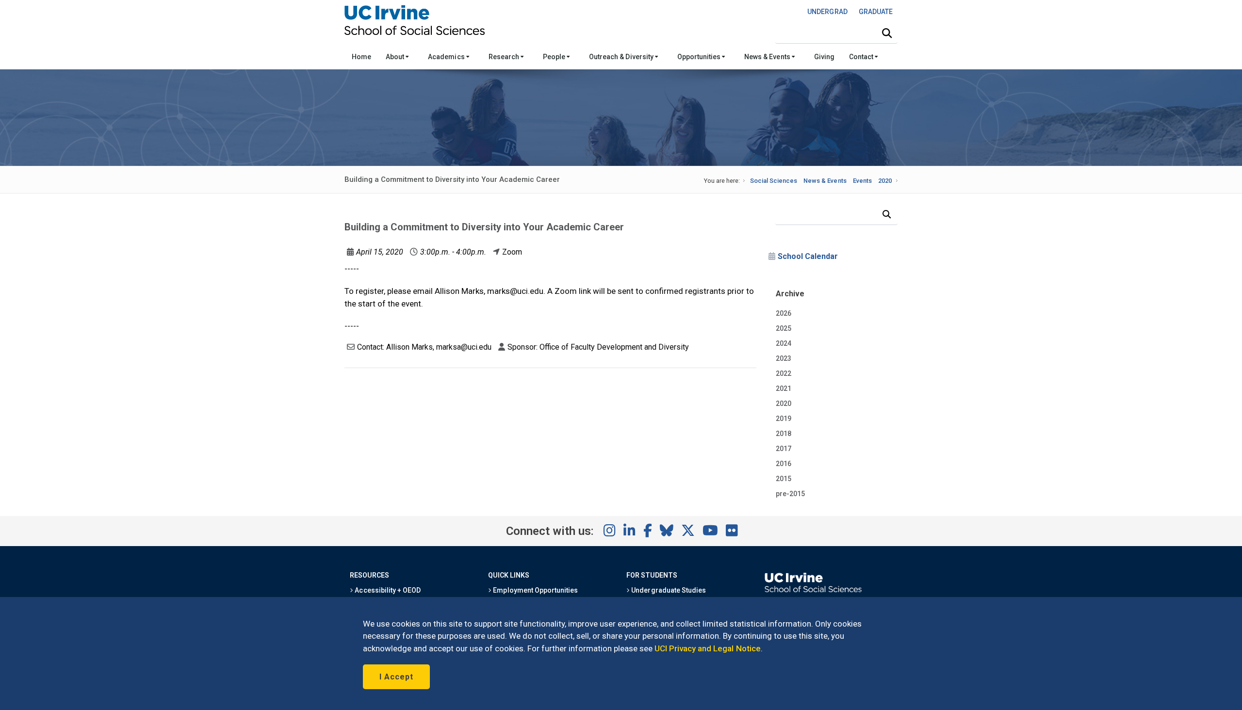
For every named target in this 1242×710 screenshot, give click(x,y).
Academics (447, 57)
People (555, 57)
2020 (885, 180)
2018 (783, 433)
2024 (783, 343)
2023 (783, 358)
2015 (783, 479)
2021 (783, 388)
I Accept (396, 676)
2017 (783, 448)
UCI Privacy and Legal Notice (707, 648)
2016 (783, 464)
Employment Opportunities (534, 590)
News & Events (767, 57)
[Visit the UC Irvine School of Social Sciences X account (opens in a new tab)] (688, 531)
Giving (824, 57)
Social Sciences (773, 180)
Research (505, 57)
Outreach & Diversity (622, 57)
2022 (783, 373)
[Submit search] (887, 33)
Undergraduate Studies (668, 590)
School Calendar (808, 256)
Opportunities (699, 57)
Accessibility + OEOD (387, 590)
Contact (862, 57)
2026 (783, 313)
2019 (783, 418)
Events (862, 180)
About (396, 57)
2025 (783, 328)
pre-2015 (790, 494)
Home (361, 57)
